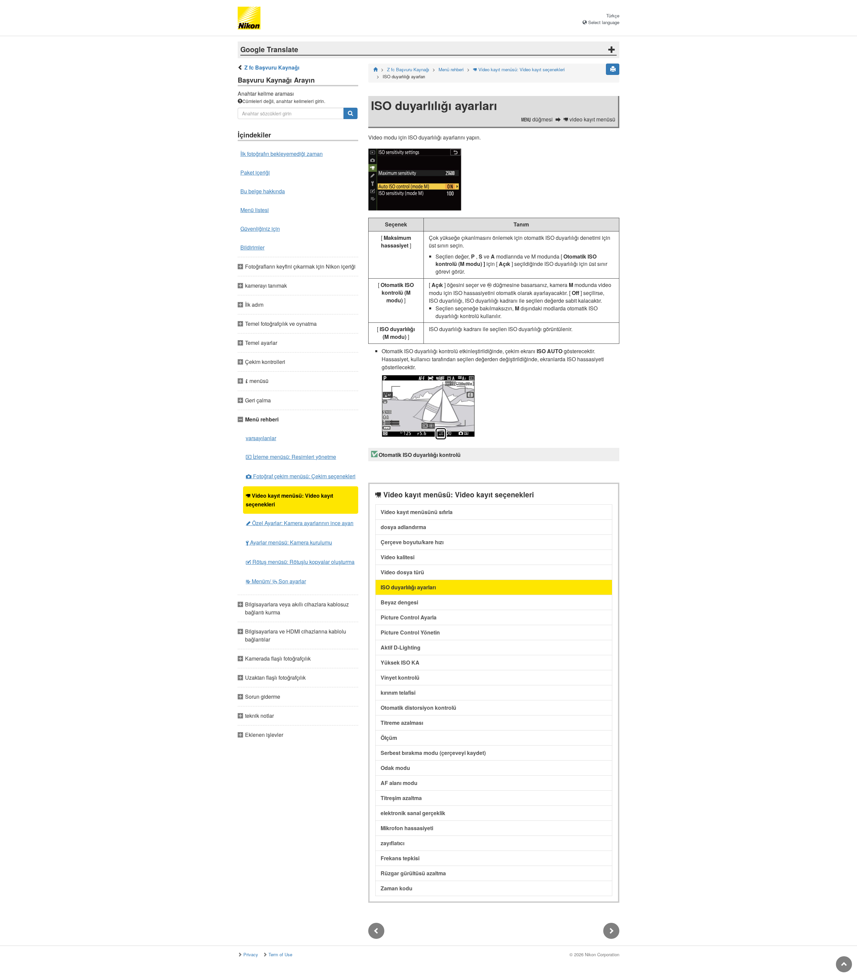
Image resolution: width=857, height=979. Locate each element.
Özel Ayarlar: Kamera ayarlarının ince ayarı (300, 523)
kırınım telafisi (398, 692)
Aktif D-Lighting (400, 647)
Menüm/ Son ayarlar (276, 581)
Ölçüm (389, 738)
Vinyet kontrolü (400, 677)
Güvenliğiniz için (260, 228)
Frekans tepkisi (400, 858)
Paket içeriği (255, 172)
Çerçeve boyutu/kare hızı (412, 542)
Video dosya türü (402, 572)
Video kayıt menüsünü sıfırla (417, 512)
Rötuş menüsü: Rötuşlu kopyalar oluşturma (300, 562)
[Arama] (350, 113)
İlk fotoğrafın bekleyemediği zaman (281, 154)
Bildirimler (252, 247)
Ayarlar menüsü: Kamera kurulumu (289, 542)
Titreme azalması (402, 722)
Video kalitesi (397, 557)
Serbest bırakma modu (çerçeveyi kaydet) (433, 753)
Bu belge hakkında (262, 191)
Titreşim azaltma (401, 798)
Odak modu (395, 768)
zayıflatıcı (392, 843)
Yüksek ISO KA (400, 662)
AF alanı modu (399, 783)
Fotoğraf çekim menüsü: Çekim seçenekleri (301, 476)
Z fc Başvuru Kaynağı (271, 67)
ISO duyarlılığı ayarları (408, 587)
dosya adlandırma (403, 527)
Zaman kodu (396, 888)
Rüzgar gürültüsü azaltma (413, 873)
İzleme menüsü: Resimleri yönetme (291, 457)
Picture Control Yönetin (410, 632)
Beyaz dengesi (399, 602)
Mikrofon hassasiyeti (407, 828)
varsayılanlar (261, 438)
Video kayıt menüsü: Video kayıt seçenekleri (289, 500)
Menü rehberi (451, 69)
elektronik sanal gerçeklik (413, 813)
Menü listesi (254, 210)
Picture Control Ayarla (409, 617)
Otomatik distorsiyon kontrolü (418, 707)
